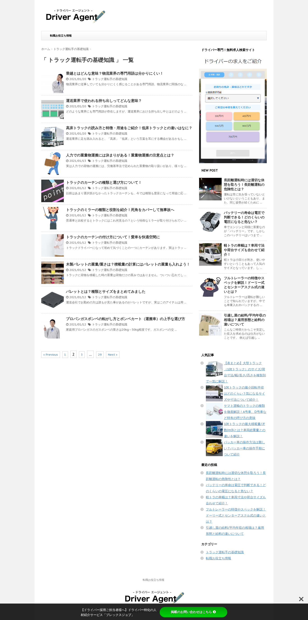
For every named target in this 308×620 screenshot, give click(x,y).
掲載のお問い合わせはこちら (191, 612)
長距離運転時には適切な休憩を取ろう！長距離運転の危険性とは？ (244, 184)
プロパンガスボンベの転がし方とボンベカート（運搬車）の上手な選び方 (125, 318)
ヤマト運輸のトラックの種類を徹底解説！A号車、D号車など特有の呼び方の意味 (245, 412)
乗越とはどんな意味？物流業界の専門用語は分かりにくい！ (114, 73)
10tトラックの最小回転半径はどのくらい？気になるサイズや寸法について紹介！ (244, 393)
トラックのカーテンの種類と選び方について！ (104, 182)
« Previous (50, 355)
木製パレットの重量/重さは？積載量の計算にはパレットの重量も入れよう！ (128, 264)
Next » (112, 355)
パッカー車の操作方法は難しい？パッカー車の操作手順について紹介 (244, 448)
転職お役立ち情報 (61, 35)
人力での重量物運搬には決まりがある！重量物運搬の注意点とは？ (120, 155)
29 (100, 355)
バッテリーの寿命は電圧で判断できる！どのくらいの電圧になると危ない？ (244, 217)
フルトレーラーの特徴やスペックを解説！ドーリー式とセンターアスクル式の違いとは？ (244, 285)
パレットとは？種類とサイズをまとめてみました (105, 291)
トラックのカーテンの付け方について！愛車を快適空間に (113, 237)
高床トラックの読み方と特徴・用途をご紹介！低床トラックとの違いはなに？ (129, 128)
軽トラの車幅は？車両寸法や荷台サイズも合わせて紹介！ (244, 249)
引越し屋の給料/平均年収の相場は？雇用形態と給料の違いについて (245, 319)
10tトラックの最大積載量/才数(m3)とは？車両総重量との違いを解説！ (244, 430)
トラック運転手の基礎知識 (109, 79)
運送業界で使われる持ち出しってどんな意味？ (104, 100)
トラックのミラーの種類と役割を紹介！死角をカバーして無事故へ (120, 209)
